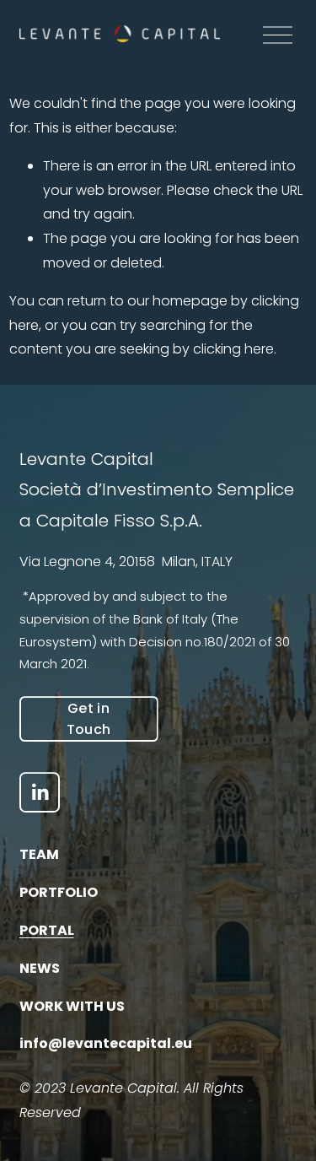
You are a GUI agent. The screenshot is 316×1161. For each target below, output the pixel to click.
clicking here (233, 349)
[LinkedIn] (39, 792)
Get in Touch (89, 719)
